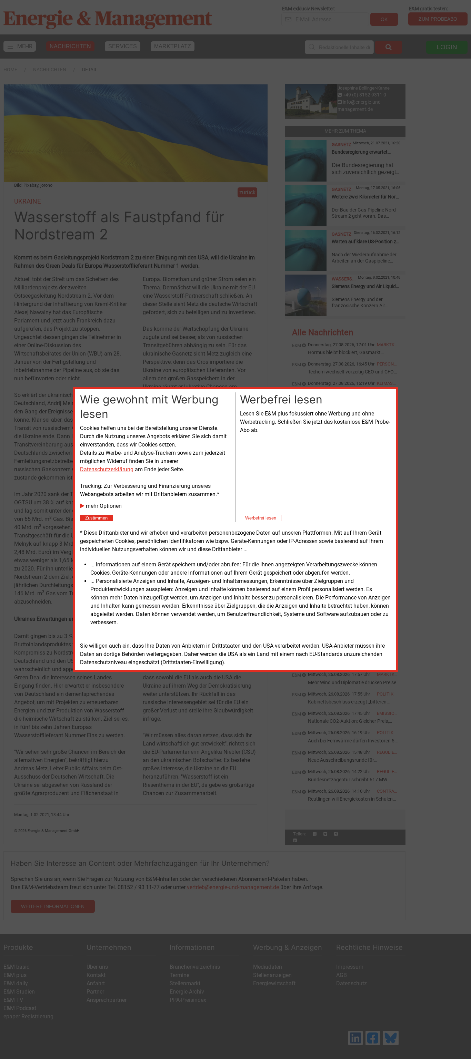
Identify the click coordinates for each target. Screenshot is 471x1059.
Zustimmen (96, 518)
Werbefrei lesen (260, 518)
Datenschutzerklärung (106, 469)
